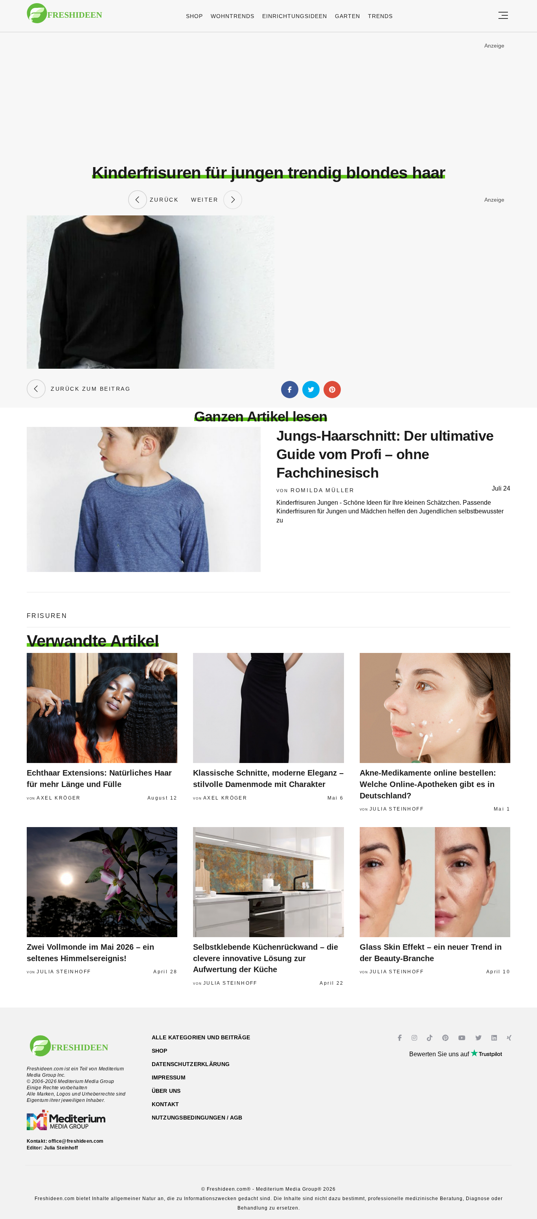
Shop (194, 16)
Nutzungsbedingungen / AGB (197, 1117)
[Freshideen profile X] (479, 1038)
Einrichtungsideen (294, 16)
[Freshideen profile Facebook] (401, 1038)
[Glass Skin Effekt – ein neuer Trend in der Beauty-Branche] (435, 882)
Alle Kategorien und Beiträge (201, 1037)
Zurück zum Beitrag (88, 389)
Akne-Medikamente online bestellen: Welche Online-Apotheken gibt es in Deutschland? (428, 784)
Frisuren (47, 615)
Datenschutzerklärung (191, 1064)
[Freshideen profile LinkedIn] (495, 1038)
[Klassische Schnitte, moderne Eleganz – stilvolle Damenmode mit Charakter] (268, 708)
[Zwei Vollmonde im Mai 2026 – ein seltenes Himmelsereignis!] (102, 882)
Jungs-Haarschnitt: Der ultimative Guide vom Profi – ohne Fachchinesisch (384, 454)
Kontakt (165, 1104)
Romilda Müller (323, 490)
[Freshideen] (64, 17)
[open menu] (503, 16)
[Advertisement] (268, 98)
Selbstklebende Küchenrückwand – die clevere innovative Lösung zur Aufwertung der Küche (265, 958)
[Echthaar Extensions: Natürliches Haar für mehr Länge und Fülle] (102, 708)
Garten (347, 16)
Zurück (162, 200)
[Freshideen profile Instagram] (415, 1038)
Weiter (207, 200)
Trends (380, 16)
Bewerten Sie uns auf (440, 1054)
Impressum (169, 1077)
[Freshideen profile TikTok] (430, 1038)
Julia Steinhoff (397, 809)
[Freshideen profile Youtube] (462, 1038)
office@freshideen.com (76, 1141)
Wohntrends (232, 16)
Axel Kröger (59, 798)
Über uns (166, 1091)
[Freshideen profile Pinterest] (446, 1038)
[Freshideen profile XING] (510, 1038)
